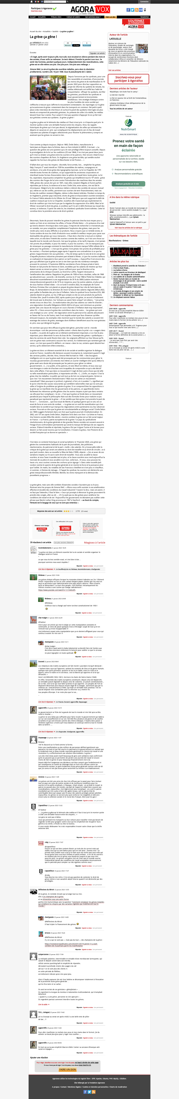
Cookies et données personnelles (95, 1087)
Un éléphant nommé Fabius (124, 297)
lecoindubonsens (44, 548)
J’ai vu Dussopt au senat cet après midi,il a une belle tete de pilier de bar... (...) (127, 349)
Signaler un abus (88, 566)
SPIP (93, 1079)
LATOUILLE (37, 43)
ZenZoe (41, 777)
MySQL (116, 1079)
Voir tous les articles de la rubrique (128, 228)
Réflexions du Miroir (46, 890)
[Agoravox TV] (41, 1)
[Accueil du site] (90, 15)
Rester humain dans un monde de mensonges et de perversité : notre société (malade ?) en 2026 (130, 281)
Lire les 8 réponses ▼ (62, 702)
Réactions (68, 45)
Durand (41, 661)
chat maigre (42, 618)
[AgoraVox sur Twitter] (132, 11)
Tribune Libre (56, 17)
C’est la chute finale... (121, 268)
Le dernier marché (117, 95)
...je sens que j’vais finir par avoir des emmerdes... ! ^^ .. (123, 341)
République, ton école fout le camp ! (124, 92)
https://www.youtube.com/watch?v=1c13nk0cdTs (56, 590)
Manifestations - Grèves (118, 241)
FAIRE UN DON (67, 1069)
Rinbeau (41, 575)
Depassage (42, 738)
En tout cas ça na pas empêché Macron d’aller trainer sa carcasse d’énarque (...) (126, 312)
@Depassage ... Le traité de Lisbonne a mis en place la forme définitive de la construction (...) (127, 334)
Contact (63, 1087)
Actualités (42, 17)
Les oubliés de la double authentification (129, 277)
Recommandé (87, 45)
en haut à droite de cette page (87, 1063)
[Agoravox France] (35, 1)
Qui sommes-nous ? (92, 17)
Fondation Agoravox (97, 1083)
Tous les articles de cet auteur (121, 109)
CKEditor (123, 1079)
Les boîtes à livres (120, 270)
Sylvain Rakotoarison (118, 224)
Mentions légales (74, 1087)
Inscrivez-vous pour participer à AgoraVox (128, 79)
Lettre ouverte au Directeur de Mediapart (129, 272)
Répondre (79, 566)
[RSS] (136, 11)
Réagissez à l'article (94, 542)
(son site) (44, 43)
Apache (99, 1079)
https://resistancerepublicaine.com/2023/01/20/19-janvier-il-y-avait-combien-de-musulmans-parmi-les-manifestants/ (71, 945)
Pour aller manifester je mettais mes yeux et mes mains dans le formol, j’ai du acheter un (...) (128, 319)
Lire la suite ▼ (44, 1004)
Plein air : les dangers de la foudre (126, 275)
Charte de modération (118, 1087)
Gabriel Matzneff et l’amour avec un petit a (126, 222)
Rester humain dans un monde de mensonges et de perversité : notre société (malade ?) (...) (128, 209)
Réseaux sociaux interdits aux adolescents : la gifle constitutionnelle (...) (127, 216)
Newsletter (145, 17)
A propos (55, 1087)
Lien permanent (98, 566)
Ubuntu (105, 1079)
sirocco (47, 933)
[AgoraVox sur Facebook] (128, 11)
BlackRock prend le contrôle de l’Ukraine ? (129, 266)
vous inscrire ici (85, 1065)
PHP (110, 1079)
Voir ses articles (114, 70)
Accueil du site (35, 31)
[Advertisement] (73, 24)
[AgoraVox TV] (141, 11)
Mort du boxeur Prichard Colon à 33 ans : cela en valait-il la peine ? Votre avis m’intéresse (129, 287)
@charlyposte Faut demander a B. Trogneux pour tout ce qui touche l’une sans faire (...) (128, 326)
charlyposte (49, 642)
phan (112, 212)
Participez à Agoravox (41, 8)
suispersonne (43, 954)
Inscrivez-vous (36, 11)
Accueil (32, 17)
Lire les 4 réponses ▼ (69, 569)
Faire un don (110, 17)
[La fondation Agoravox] (136, 29)
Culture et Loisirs (73, 17)
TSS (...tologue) (44, 1012)
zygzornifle (42, 708)
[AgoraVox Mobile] (145, 11)
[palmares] (125, 256)
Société (55, 31)
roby (46, 842)
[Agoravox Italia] (38, 1)
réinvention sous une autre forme (55, 899)
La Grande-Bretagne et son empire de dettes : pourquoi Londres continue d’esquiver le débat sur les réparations (128, 293)
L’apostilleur (43, 805)
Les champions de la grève (53, 897)
